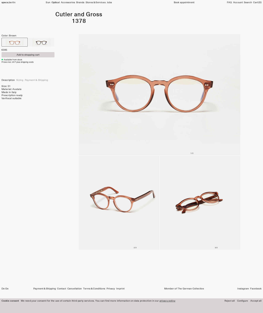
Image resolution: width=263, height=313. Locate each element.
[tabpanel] (28, 92)
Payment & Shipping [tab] (36, 80)
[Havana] (41, 42)
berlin (8, 2)
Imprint (120, 288)
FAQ (229, 2)
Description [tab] (8, 80)
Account (238, 2)
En (6, 288)
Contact (61, 288)
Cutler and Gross (78, 15)
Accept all (255, 301)
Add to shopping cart (28, 55)
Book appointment (184, 2)
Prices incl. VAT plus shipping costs (18, 62)
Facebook (255, 288)
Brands (80, 2)
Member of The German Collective (184, 288)
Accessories (68, 2)
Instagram (243, 288)
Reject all (229, 301)
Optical (56, 2)
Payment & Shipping (44, 288)
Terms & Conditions (94, 288)
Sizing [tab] (19, 80)
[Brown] (15, 42)
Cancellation (74, 288)
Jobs (109, 2)
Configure (242, 301)
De (3, 288)
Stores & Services (96, 2)
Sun (48, 2)
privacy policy (167, 301)
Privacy (111, 288)
